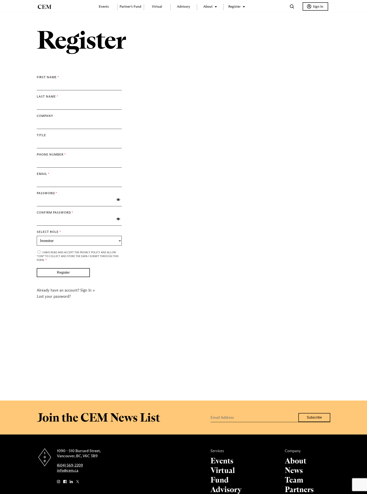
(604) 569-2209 (70, 465)
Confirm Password (55, 212)
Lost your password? (54, 296)
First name (48, 77)
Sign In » (87, 290)
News (294, 470)
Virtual (157, 6)
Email (43, 174)
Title (41, 135)
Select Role (49, 232)
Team (294, 480)
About (295, 461)
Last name (47, 96)
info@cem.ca (67, 470)
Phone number (51, 154)
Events (104, 6)
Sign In (318, 6)
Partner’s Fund (130, 6)
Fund (219, 480)
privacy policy (90, 252)
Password (47, 193)
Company (45, 116)
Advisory (183, 6)
